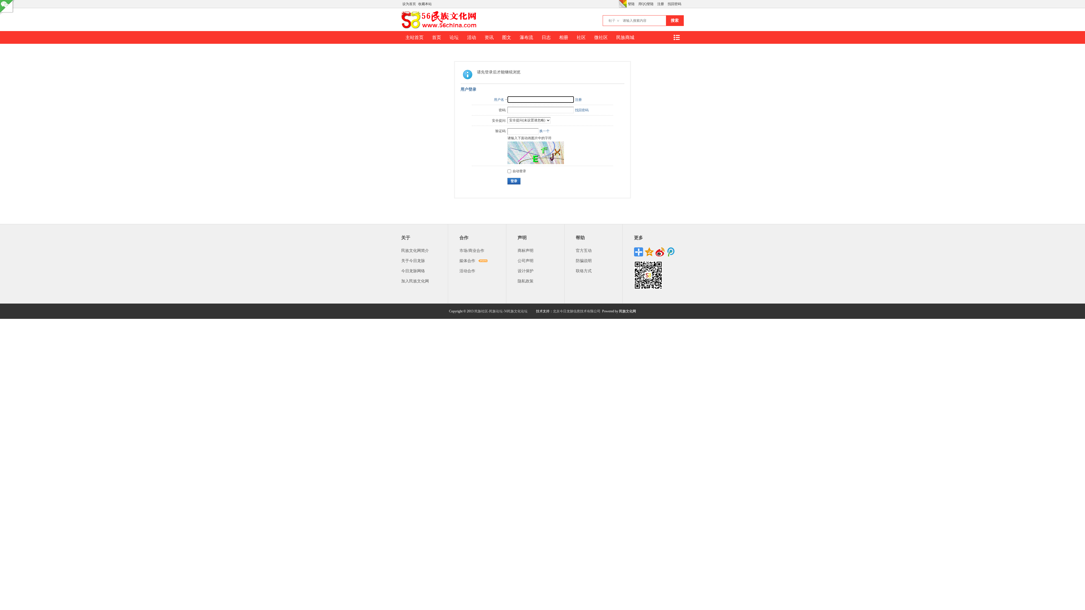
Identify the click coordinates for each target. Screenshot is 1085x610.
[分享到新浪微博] (660, 251)
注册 (660, 4)
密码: (502, 110)
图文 (506, 37)
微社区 (601, 37)
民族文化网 (627, 311)
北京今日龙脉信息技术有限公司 (576, 311)
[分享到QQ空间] (649, 251)
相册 (563, 37)
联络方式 (584, 271)
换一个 (544, 131)
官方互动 (584, 251)
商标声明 (525, 251)
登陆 (631, 4)
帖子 (612, 21)
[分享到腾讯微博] (670, 251)
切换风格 (623, 4)
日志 (546, 37)
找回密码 (674, 4)
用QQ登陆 (646, 4)
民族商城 (625, 37)
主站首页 (414, 37)
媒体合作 (467, 261)
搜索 (675, 20)
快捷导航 (676, 37)
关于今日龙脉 (413, 261)
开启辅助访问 (617, 3)
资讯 (489, 37)
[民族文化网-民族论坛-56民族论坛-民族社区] (440, 28)
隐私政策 (525, 281)
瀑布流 (526, 37)
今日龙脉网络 (413, 271)
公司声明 (525, 261)
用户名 (499, 100)
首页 (436, 37)
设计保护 (525, 271)
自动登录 (519, 171)
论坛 (454, 37)
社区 (581, 37)
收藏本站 (425, 4)
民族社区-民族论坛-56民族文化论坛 (501, 311)
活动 (471, 37)
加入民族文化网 (415, 281)
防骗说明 (584, 261)
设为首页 (409, 4)
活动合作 (467, 271)
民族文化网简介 (415, 251)
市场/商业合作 (471, 251)
